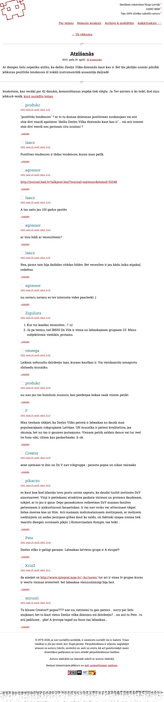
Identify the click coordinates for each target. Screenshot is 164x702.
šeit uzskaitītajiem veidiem (101, 665)
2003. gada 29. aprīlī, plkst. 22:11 (35, 570)
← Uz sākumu (82, 34)
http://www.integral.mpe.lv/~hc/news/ (69, 577)
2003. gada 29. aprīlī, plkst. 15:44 (35, 542)
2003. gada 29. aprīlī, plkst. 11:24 (35, 202)
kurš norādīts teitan (38, 96)
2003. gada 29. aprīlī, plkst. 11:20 (35, 147)
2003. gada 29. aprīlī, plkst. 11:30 (35, 290)
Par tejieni (66, 23)
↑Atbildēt (24, 133)
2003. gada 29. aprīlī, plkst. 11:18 (35, 109)
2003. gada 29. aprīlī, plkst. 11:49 (35, 355)
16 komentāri (94, 59)
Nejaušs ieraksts (89, 23)
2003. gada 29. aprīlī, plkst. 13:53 (35, 457)
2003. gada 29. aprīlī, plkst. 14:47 (35, 485)
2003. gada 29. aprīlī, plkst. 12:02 (35, 387)
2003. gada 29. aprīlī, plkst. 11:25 (35, 257)
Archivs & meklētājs (119, 23)
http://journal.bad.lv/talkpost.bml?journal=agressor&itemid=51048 (68, 182)
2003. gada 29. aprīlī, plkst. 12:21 (35, 415)
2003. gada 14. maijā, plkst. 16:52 (35, 602)
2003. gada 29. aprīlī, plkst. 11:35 (35, 317)
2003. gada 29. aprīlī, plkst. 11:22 (35, 174)
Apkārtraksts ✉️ (149, 23)
